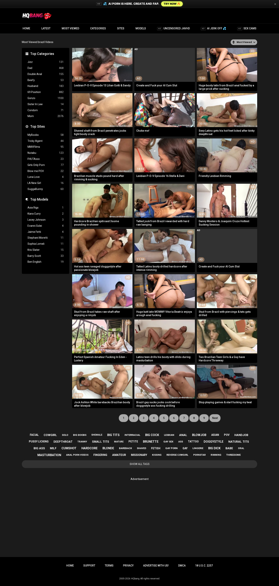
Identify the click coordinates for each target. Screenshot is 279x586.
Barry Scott (46, 255)
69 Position (46, 92)
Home (26, 28)
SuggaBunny (46, 189)
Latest (45, 28)
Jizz (46, 61)
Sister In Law (46, 104)
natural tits (238, 441)
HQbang (135, 578)
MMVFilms (46, 146)
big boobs (79, 435)
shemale (96, 435)
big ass (39, 448)
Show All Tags (140, 464)
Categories (98, 28)
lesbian (169, 435)
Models (141, 28)
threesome (233, 454)
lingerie (197, 448)
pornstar (199, 455)
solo (65, 435)
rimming (216, 455)
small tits (100, 441)
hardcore (89, 448)
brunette (150, 441)
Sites (120, 28)
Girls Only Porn (46, 164)
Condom (46, 110)
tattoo (193, 441)
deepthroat (63, 441)
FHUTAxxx (46, 158)
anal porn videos (77, 455)
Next (215, 418)
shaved (141, 448)
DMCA (182, 565)
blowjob (199, 435)
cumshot (68, 448)
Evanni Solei (46, 225)
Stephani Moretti (46, 237)
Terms (109, 565)
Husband (46, 86)
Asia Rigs (46, 207)
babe (229, 448)
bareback (125, 448)
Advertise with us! (156, 565)
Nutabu (46, 152)
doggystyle (213, 441)
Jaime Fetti (46, 231)
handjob (241, 435)
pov (226, 434)
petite (133, 441)
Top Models (39, 199)
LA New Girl (46, 182)
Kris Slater (46, 249)
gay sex (168, 441)
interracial (132, 435)
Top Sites (37, 126)
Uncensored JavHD (174, 28)
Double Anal (46, 74)
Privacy (128, 565)
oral (241, 448)
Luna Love (46, 176)
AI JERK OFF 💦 (214, 28)
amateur (119, 455)
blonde (108, 448)
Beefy (46, 80)
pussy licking (39, 441)
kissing (157, 455)
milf (53, 448)
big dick (214, 448)
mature (119, 441)
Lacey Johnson (46, 219)
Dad (46, 68)
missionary (139, 454)
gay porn (171, 448)
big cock (152, 435)
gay (185, 448)
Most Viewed (70, 28)
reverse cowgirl (177, 454)
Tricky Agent (46, 140)
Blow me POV (46, 171)
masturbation (49, 455)
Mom (46, 116)
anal (183, 435)
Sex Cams (247, 28)
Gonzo (46, 98)
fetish (155, 448)
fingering (100, 454)
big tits (113, 435)
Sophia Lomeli (46, 243)
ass (180, 441)
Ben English (46, 261)
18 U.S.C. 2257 (204, 565)
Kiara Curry (46, 213)
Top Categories (42, 54)
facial (34, 434)
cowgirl (50, 435)
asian (215, 434)
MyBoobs (46, 134)
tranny (82, 441)
